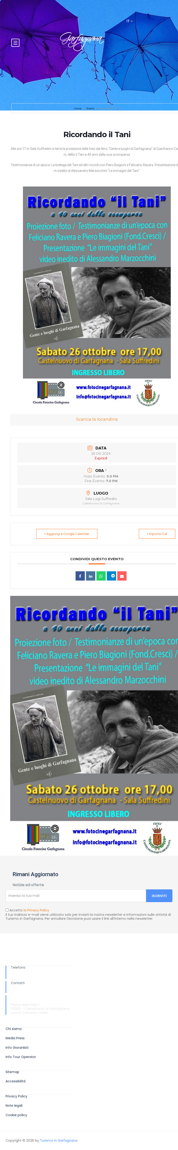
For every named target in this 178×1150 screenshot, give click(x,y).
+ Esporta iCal (157, 534)
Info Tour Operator (21, 1057)
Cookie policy (16, 1115)
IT (128, 21)
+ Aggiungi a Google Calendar (66, 534)
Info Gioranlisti (17, 1047)
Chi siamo (14, 1029)
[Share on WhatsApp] (101, 576)
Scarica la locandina (97, 419)
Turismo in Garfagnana (58, 1140)
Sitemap (12, 1072)
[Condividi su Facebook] (80, 576)
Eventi (90, 108)
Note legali (14, 1105)
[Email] (122, 576)
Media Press (15, 1038)
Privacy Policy (16, 1096)
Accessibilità (15, 1081)
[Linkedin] (90, 576)
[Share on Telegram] (111, 576)
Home (78, 108)
